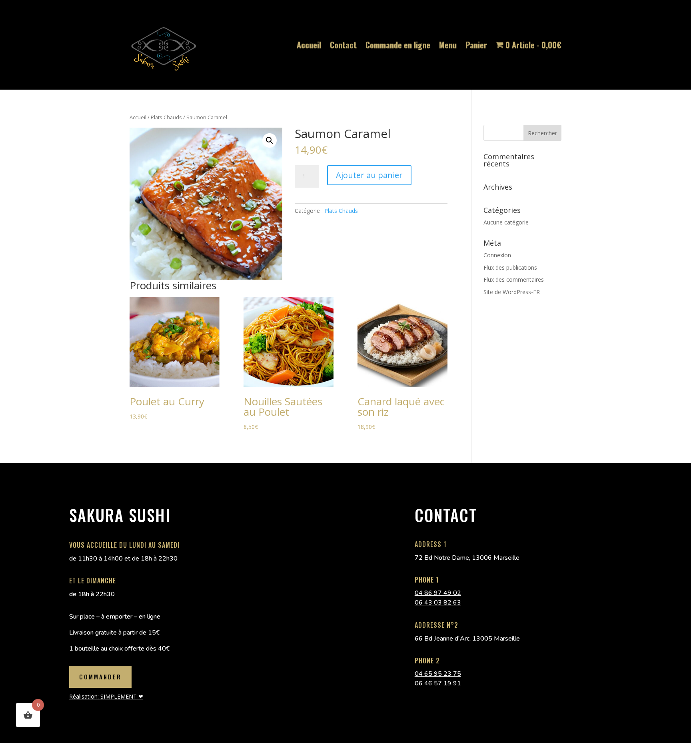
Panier (476, 45)
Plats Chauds (166, 117)
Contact (343, 45)
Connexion (497, 255)
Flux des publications (510, 267)
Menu (448, 45)
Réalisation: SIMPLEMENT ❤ (106, 696)
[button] (269, 140)
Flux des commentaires (513, 279)
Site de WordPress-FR (511, 292)
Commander (100, 676)
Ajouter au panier (369, 175)
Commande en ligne (397, 45)
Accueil (309, 45)
